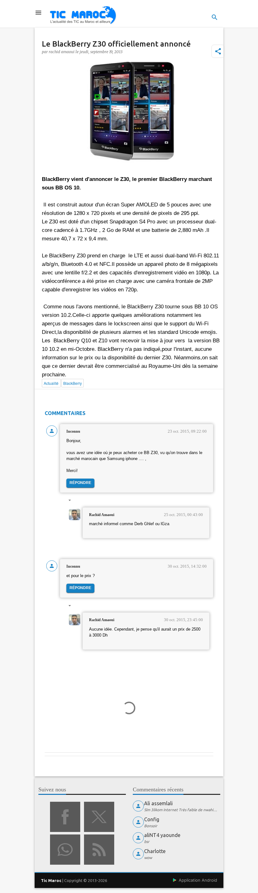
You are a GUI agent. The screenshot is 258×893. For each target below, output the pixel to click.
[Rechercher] (214, 17)
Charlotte (154, 851)
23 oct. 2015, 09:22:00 (187, 431)
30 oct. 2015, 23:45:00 (183, 619)
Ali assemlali (158, 803)
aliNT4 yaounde (162, 835)
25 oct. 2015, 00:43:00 (183, 514)
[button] (218, 51)
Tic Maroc (51, 880)
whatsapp (65, 849)
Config (151, 819)
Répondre (80, 482)
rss (99, 849)
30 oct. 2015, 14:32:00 (187, 566)
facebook (65, 817)
